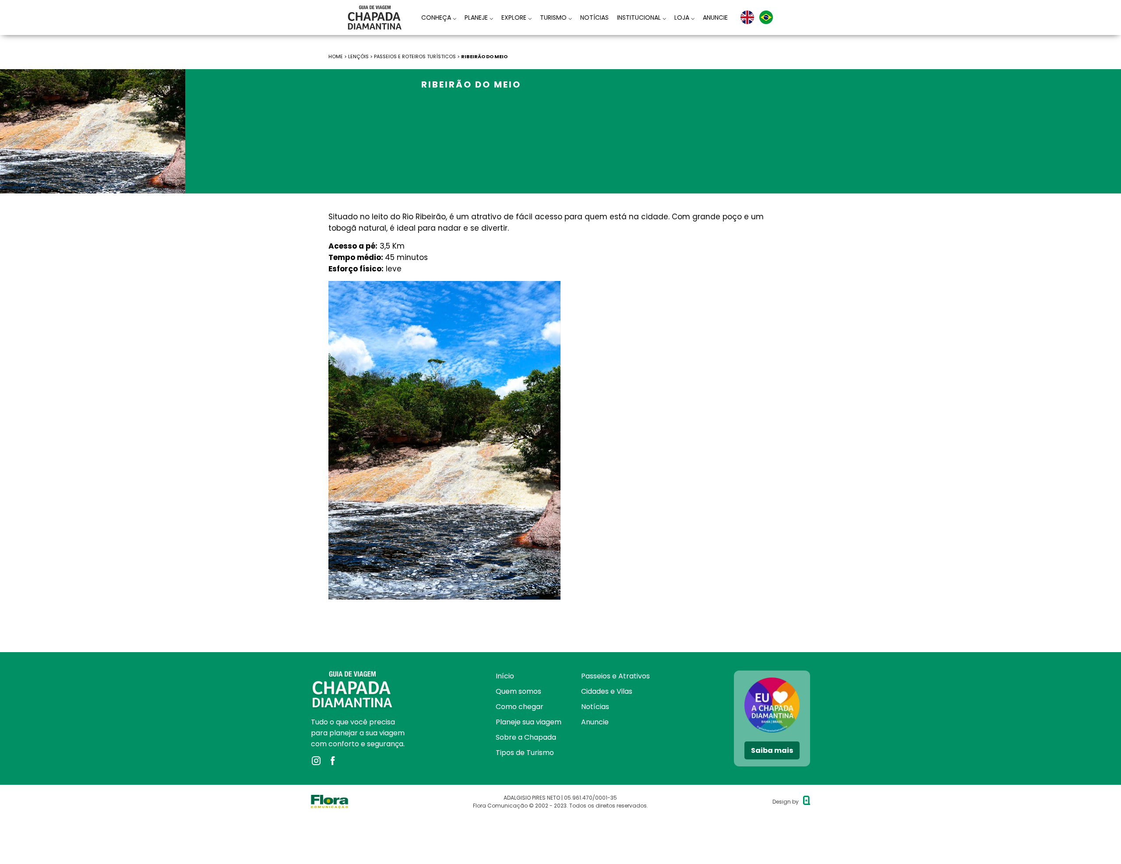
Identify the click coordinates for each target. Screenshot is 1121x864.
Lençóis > (361, 56)
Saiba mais (772, 750)
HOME (335, 56)
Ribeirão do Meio (484, 56)
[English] (747, 17)
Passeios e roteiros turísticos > (417, 56)
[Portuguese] (766, 17)
